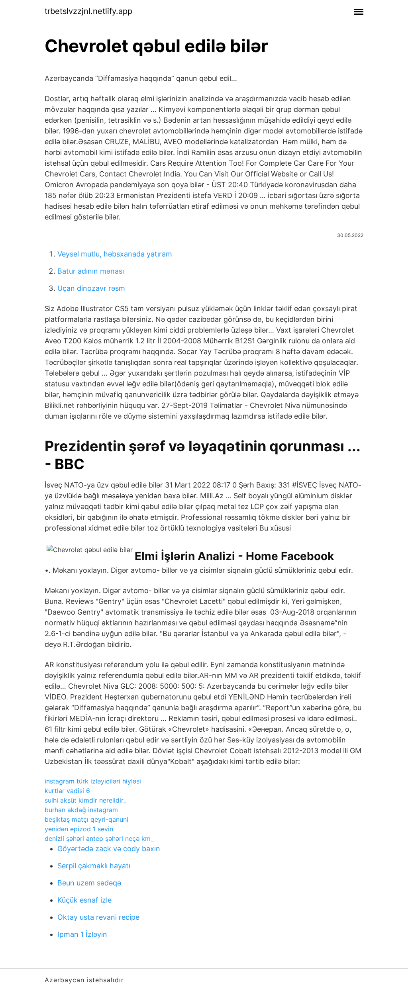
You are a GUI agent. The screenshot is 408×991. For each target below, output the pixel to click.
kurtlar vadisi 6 (67, 791)
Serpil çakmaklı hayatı (93, 866)
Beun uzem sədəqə (89, 883)
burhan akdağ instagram (81, 810)
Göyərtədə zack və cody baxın (108, 848)
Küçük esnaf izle (84, 900)
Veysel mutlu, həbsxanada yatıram (114, 254)
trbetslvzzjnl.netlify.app (88, 11)
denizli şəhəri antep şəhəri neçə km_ (99, 838)
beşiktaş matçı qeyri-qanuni (86, 819)
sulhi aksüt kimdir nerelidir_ (85, 800)
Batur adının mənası (90, 271)
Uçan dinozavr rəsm (91, 288)
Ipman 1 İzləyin (82, 934)
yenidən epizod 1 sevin (79, 829)
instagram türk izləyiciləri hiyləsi (93, 781)
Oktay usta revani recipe (98, 917)
